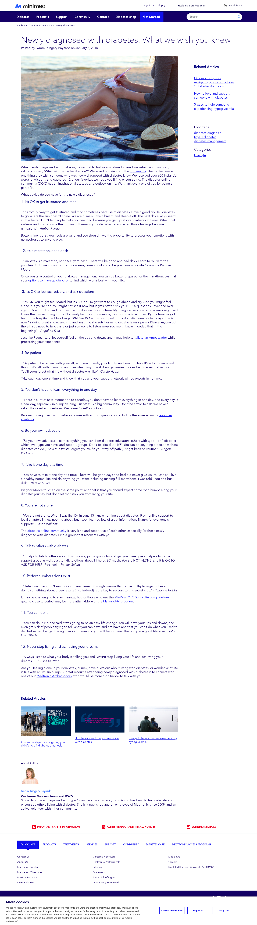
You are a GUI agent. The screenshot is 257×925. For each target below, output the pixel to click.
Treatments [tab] (71, 844)
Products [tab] (49, 844)
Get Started (151, 17)
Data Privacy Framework (106, 883)
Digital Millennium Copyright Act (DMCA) (191, 867)
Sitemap (97, 867)
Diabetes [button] (23, 17)
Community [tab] (130, 844)
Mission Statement (27, 878)
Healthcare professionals (191, 6)
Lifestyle (200, 155)
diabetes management (210, 141)
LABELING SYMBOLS (203, 827)
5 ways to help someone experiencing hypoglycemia (153, 740)
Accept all (223, 910)
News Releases (25, 883)
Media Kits (174, 857)
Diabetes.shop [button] (126, 17)
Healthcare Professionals (106, 862)
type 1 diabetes (205, 137)
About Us (22, 862)
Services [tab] (91, 844)
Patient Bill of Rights (104, 878)
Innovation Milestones (29, 872)
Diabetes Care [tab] (155, 844)
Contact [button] (103, 17)
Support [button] (61, 17)
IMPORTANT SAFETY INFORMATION (58, 827)
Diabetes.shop (101, 872)
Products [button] (42, 17)
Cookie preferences (172, 910)
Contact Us (23, 857)
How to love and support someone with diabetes (97, 740)
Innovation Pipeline (28, 867)
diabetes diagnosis (207, 132)
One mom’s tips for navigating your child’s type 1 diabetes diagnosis (43, 744)
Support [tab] (110, 844)
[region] (128, 911)
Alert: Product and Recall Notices (130, 827)
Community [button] (82, 17)
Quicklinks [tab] (28, 844)
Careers (172, 862)
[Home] (71, 5)
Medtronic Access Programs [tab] (191, 844)
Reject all (198, 910)
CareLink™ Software (104, 857)
